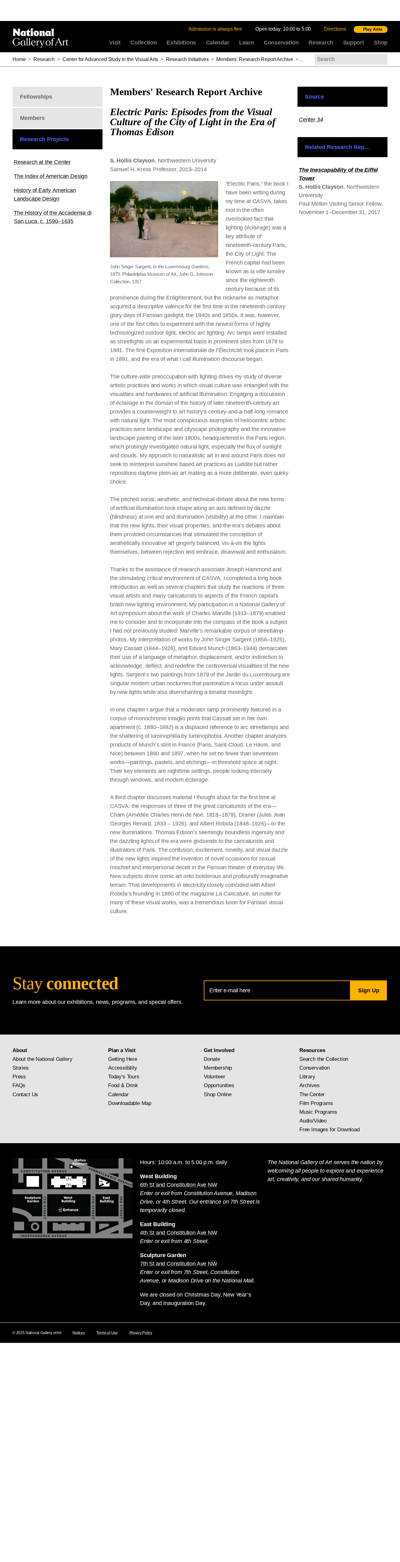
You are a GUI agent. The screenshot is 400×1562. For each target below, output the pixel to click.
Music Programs (318, 1112)
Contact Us (25, 1094)
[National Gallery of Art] (41, 37)
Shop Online (218, 1094)
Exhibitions (181, 42)
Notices (78, 1333)
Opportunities (219, 1085)
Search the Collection (323, 1059)
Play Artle (372, 29)
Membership (218, 1068)
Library (307, 1077)
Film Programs (316, 1103)
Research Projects (44, 139)
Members (32, 118)
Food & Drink (123, 1085)
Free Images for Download (329, 1130)
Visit (115, 42)
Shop (381, 42)
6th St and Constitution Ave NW (178, 1185)
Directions (335, 29)
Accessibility (122, 1068)
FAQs (18, 1085)
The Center (312, 1094)
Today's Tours (123, 1077)
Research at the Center (42, 162)
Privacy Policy (140, 1333)
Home (19, 59)
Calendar (217, 42)
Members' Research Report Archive (254, 59)
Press (19, 1077)
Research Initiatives (187, 59)
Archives (309, 1085)
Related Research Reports (340, 147)
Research (320, 42)
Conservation (281, 42)
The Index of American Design (51, 176)
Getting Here (122, 1059)
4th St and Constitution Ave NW (178, 1233)
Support (353, 42)
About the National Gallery (42, 1059)
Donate (212, 1059)
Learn (246, 42)
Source (314, 97)
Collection (143, 42)
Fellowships (36, 97)
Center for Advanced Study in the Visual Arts (110, 59)
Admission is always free (215, 29)
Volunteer (214, 1077)
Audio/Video (313, 1121)
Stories (20, 1068)
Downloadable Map (129, 1103)
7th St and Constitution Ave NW (178, 1264)
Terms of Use (107, 1333)
